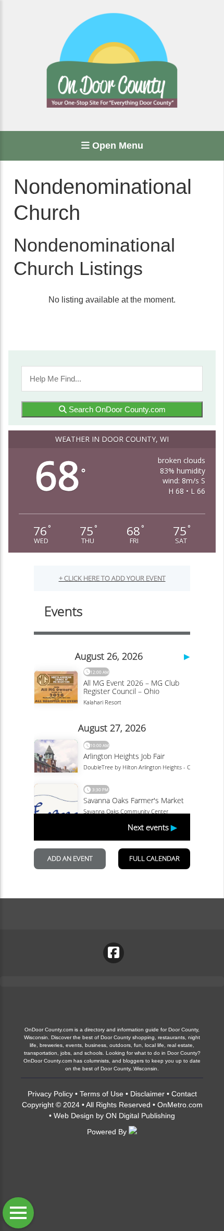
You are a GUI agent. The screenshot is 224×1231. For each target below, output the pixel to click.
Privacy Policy (50, 1094)
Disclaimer (147, 1094)
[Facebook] (113, 952)
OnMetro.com (180, 1105)
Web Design (74, 1115)
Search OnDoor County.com (116, 409)
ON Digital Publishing (140, 1115)
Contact (184, 1094)
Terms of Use (101, 1094)
